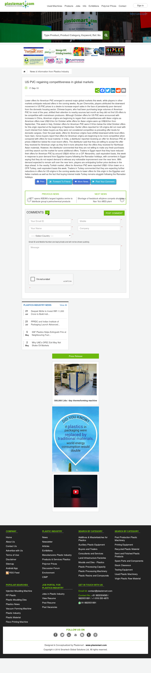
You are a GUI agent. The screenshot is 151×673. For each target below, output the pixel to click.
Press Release (75, 356)
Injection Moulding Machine (19, 590)
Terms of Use (12, 554)
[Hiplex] (115, 51)
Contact (122, 5)
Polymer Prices (108, 5)
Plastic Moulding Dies (16, 599)
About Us (10, 541)
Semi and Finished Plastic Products (127, 555)
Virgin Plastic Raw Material (128, 578)
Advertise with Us (14, 550)
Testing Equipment (124, 569)
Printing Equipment (124, 544)
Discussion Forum (51, 568)
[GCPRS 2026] (34, 61)
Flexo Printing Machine (17, 621)
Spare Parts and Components (129, 560)
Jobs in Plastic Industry (53, 593)
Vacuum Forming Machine (18, 608)
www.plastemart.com (96, 645)
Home (9, 537)
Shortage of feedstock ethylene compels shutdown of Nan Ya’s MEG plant (102, 200)
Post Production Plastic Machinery (126, 539)
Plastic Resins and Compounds (93, 575)
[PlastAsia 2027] (34, 51)
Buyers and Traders (87, 548)
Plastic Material (13, 617)
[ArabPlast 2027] (94, 51)
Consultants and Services (90, 553)
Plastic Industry (13, 612)
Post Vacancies (49, 606)
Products (69, 5)
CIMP (45, 576)
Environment (48, 572)
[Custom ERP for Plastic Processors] (64, 51)
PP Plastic (11, 595)
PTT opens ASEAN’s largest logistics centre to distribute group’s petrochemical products (51, 200)
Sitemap (10, 563)
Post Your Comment (104, 181)
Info (84, 5)
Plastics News (13, 604)
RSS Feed (14, 572)
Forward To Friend (61, 181)
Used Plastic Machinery (126, 574)
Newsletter (47, 541)
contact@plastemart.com (99, 590)
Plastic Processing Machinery (92, 571)
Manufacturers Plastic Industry (57, 554)
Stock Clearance (123, 565)
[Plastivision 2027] (74, 61)
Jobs (78, 5)
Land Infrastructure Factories (92, 557)
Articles (45, 546)
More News (82, 181)
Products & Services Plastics (56, 559)
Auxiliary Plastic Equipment (91, 544)
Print (41, 181)
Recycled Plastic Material (127, 548)
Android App (12, 568)
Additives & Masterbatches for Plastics (92, 539)
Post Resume (48, 602)
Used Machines (54, 5)
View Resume (49, 598)
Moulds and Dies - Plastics (91, 562)
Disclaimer (11, 559)
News (45, 537)
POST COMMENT (114, 213)
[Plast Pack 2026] (54, 61)
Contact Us (11, 546)
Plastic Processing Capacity (92, 566)
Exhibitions (94, 5)
